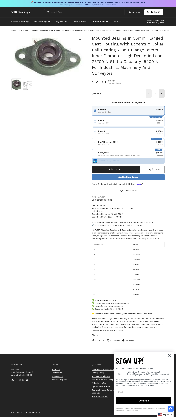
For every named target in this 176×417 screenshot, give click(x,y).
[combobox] (84, 12)
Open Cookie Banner (101, 386)
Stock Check (57, 376)
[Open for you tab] (171, 409)
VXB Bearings (20, 12)
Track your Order (100, 396)
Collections (24, 30)
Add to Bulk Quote (128, 177)
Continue (144, 400)
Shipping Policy (99, 383)
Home (13, 30)
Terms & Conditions (101, 376)
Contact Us (57, 373)
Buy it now (153, 169)
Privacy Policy (98, 373)
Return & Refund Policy (102, 379)
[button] (153, 12)
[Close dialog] (170, 356)
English (166, 415)
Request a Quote (59, 379)
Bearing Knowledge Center (104, 369)
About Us (56, 369)
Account (136, 12)
